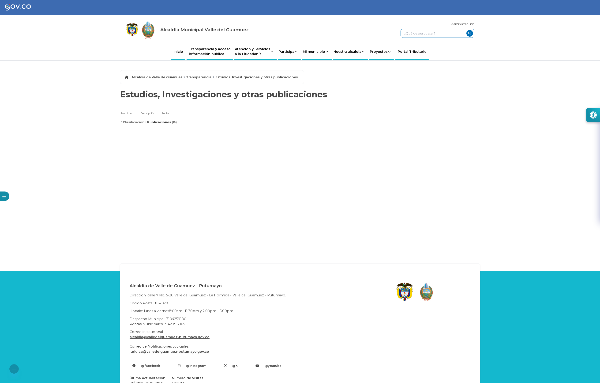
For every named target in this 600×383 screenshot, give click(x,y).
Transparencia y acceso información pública (210, 51)
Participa (286, 52)
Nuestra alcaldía (347, 52)
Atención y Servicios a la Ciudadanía (252, 51)
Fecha (165, 113)
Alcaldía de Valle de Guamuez (156, 77)
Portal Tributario (412, 52)
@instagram (196, 366)
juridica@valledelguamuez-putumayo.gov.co (169, 351)
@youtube (273, 366)
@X (235, 366)
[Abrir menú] (123, 115)
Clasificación (133, 122)
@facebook (150, 366)
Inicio (178, 52)
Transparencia (198, 77)
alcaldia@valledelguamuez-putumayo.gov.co (170, 337)
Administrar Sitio (462, 24)
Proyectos (379, 52)
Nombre (126, 113)
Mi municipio (314, 52)
